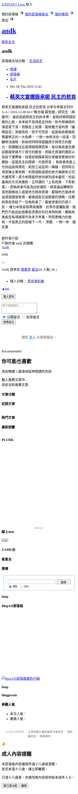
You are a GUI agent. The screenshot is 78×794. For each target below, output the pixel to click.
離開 (24, 785)
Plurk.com (38, 527)
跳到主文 (8, 42)
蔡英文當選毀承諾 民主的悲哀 (43, 97)
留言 (35, 269)
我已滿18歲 (10, 785)
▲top (5, 288)
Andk (5, 247)
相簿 (13, 69)
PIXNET (19, 731)
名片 (13, 79)
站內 (26, 586)
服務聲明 (45, 736)
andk (9, 30)
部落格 (15, 74)
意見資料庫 (35, 281)
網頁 (15, 586)
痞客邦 (26, 269)
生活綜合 (35, 61)
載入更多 (8, 296)
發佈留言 (8, 322)
